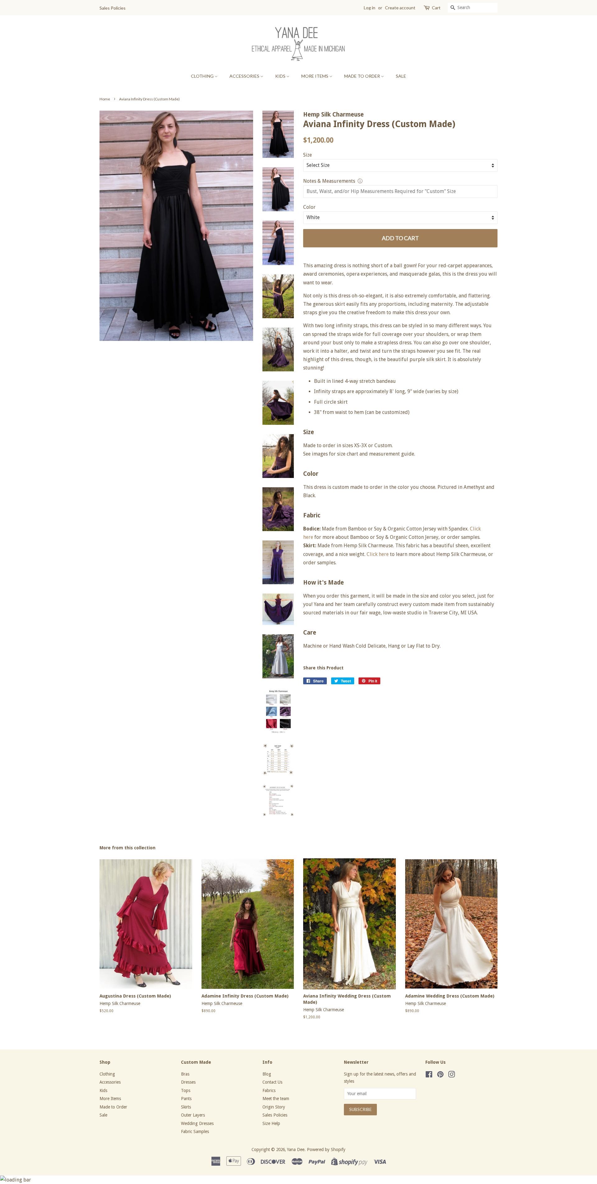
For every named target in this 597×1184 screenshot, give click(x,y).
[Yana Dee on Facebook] (429, 1075)
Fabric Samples (195, 1131)
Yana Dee (295, 1149)
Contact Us (272, 1082)
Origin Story (273, 1106)
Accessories (244, 76)
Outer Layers (193, 1115)
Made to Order (362, 76)
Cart (436, 7)
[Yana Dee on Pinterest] (440, 1075)
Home (105, 99)
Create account (400, 7)
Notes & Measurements (329, 181)
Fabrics (268, 1090)
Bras (185, 1074)
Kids (280, 76)
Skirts (186, 1106)
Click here (378, 554)
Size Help (271, 1123)
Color (309, 207)
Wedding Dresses (197, 1123)
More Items (315, 76)
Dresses (188, 1082)
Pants (186, 1098)
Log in (369, 7)
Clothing (203, 76)
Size (307, 155)
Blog (266, 1074)
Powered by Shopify (326, 1149)
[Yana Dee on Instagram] (451, 1075)
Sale (401, 76)
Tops (185, 1090)
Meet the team (275, 1098)
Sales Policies (113, 8)
